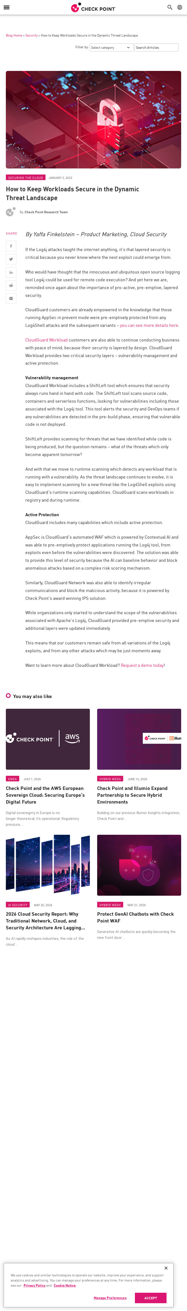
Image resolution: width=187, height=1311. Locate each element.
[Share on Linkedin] (11, 272)
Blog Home (14, 35)
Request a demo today (142, 665)
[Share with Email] (11, 298)
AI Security (17, 905)
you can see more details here (149, 325)
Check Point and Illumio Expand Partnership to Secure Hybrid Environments (132, 795)
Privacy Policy (35, 1285)
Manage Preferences (110, 1297)
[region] (88, 1285)
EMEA (12, 779)
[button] (171, 7)
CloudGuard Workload (46, 339)
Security (31, 35)
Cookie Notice (65, 1285)
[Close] (166, 1268)
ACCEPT (150, 1297)
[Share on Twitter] (11, 259)
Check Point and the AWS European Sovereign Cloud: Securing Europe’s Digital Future (45, 795)
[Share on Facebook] (11, 246)
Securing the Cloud (25, 177)
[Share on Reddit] (11, 285)
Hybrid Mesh (110, 779)
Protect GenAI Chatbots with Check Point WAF (135, 917)
